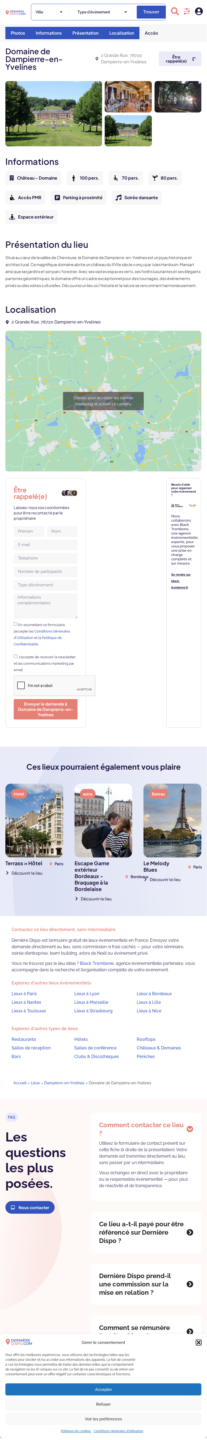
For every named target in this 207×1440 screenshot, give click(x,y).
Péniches (146, 1056)
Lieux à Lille (149, 1002)
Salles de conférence (95, 1047)
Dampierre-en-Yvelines (64, 1083)
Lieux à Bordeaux (154, 993)
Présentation (85, 33)
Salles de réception (31, 1047)
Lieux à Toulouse (29, 1010)
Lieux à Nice (149, 1010)
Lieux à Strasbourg (93, 1010)
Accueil (19, 1083)
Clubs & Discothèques (96, 1056)
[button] (198, 1342)
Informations (49, 33)
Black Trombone (97, 963)
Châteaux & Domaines (159, 1047)
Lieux (35, 1083)
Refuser (103, 1404)
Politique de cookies (76, 1431)
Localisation (121, 33)
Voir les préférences (103, 1419)
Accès (151, 33)
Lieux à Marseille (91, 1002)
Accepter (103, 1389)
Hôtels (81, 1039)
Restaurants (24, 1039)
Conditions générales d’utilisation (118, 1431)
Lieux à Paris (24, 993)
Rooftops (146, 1039)
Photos (18, 33)
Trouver (151, 11)
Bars (16, 1056)
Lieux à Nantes (26, 1002)
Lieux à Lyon (86, 993)
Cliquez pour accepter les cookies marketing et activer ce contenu (103, 401)
